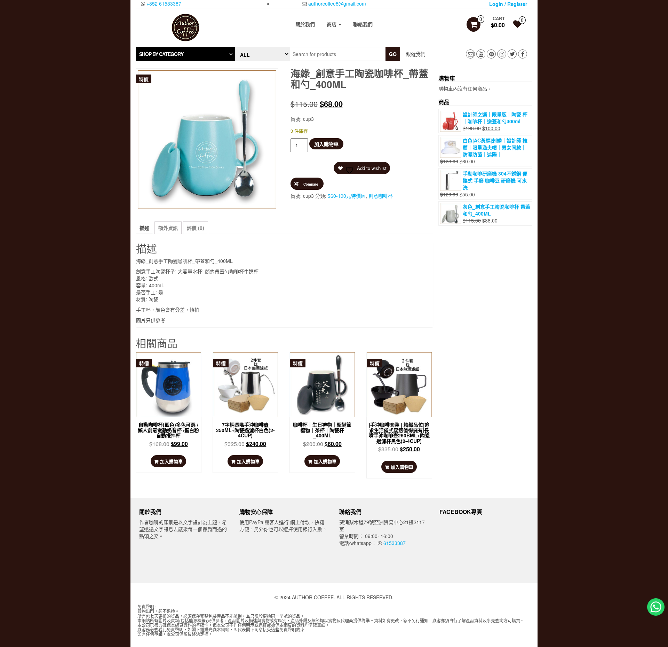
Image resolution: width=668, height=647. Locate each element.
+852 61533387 (163, 3)
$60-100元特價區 (347, 195)
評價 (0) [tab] (195, 227)
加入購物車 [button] (171, 461)
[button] (185, 54)
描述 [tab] (144, 227)
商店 (332, 24)
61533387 (394, 542)
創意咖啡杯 (380, 195)
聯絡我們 (363, 24)
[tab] (185, 54)
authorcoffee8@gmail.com (336, 3)
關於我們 (305, 24)
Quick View (170, 364)
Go (393, 53)
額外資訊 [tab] (168, 227)
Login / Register (508, 3)
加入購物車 (326, 143)
